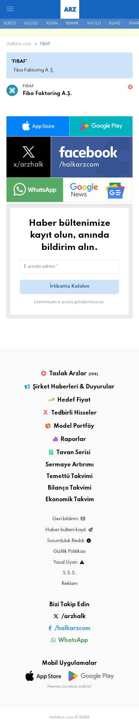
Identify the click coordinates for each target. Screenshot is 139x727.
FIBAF (44, 44)
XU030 (31, 23)
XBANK (72, 23)
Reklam (69, 583)
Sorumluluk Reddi (66, 541)
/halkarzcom (72, 628)
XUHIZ (115, 23)
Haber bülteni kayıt (66, 530)
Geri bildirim (65, 519)
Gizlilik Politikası (69, 551)
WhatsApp (72, 640)
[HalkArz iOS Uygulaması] (38, 126)
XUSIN (52, 23)
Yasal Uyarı (65, 562)
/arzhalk (73, 616)
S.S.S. (69, 573)
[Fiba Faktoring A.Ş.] (12, 92)
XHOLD (94, 23)
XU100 (9, 23)
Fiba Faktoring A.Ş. (47, 93)
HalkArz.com (18, 44)
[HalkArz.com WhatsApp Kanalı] (34, 190)
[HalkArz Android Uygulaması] (101, 126)
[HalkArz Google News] (98, 189)
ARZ (70, 10)
